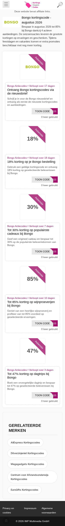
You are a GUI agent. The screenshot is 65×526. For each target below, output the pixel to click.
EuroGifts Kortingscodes (24, 489)
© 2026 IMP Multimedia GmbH (32, 521)
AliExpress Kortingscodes (25, 442)
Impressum (30, 508)
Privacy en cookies (8, 510)
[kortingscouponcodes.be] (32, 5)
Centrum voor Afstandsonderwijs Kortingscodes (30, 476)
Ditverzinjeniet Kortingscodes (27, 453)
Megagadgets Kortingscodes (27, 464)
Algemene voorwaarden (49, 510)
